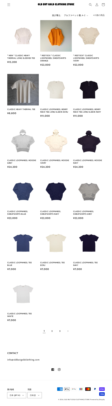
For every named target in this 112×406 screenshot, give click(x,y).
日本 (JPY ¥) (15, 395)
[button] (9, 4)
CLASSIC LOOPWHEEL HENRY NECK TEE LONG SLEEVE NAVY (87, 110)
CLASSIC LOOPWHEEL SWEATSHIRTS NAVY (50, 212)
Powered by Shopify (97, 399)
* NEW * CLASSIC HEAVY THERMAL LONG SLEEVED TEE (21, 56)
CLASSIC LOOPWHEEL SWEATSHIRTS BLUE (17, 212)
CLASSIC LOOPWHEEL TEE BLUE (19, 263)
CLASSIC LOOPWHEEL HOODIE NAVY (87, 161)
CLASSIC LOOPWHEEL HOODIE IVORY (54, 161)
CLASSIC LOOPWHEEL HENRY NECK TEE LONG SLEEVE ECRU (54, 110)
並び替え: (56, 15)
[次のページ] (68, 331)
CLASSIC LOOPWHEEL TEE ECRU (52, 263)
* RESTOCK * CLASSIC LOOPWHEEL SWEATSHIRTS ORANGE (53, 58)
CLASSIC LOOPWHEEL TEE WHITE (19, 314)
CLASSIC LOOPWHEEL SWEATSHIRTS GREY (83, 212)
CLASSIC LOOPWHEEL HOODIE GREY (21, 161)
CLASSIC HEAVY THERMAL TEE (21, 109)
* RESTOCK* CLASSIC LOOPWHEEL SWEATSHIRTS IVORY (86, 58)
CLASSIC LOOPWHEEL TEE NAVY (85, 263)
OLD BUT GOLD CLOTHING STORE (77, 399)
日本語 (33, 395)
